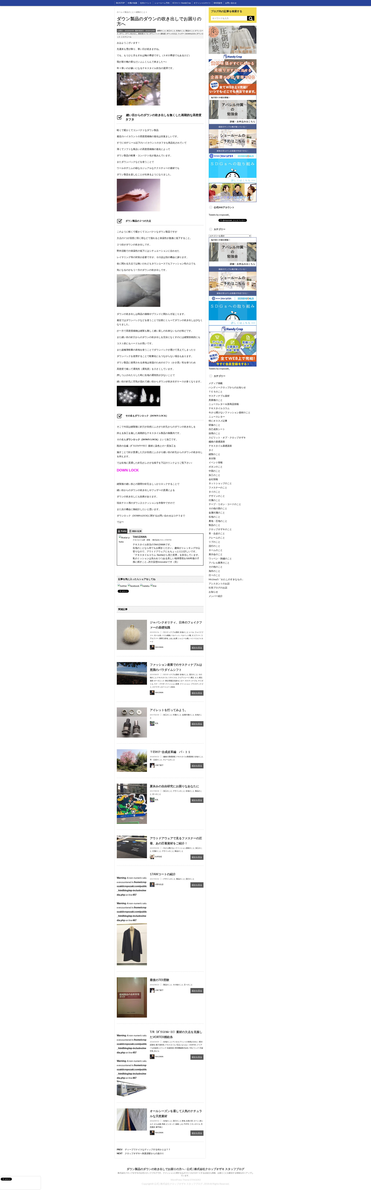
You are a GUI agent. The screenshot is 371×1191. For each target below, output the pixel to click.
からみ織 (157, 1124)
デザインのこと (179, 791)
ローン (196, 1121)
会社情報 (213, 479)
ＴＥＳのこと (216, 391)
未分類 (212, 458)
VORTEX (192, 1045)
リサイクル (172, 677)
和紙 (163, 1124)
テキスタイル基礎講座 (185, 757)
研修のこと (214, 424)
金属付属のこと (188, 715)
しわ (181, 1124)
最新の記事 (137, 531)
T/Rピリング (194, 1048)
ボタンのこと (216, 466)
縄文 (192, 677)
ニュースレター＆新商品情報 (224, 404)
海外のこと (214, 570)
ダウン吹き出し (131, 34)
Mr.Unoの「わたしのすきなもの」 (226, 579)
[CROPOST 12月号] (145, 585)
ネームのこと (216, 550)
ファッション (185, 684)
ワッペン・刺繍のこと (220, 558)
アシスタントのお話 (219, 583)
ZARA (172, 687)
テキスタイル (162, 677)
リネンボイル (195, 1124)
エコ (196, 677)
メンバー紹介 (216, 596)
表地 (183, 1121)
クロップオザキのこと (220, 529)
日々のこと (156, 794)
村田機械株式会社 (182, 1048)
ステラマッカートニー (161, 687)
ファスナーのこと (218, 487)
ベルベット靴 (186, 635)
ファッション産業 (172, 684)
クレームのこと (169, 760)
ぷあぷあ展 (173, 638)
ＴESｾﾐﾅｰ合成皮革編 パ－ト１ (170, 751)
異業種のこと (216, 400)
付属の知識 (132, 3)
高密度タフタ (143, 34)
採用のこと (214, 433)
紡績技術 (170, 1048)
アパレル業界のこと (219, 562)
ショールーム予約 (162, 3)
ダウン (121, 34)
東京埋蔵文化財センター (174, 681)
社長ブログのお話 (218, 587)
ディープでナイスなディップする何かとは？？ (147, 1149)
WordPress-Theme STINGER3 (186, 1179)
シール (191, 632)
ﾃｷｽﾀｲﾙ (186, 1124)
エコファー (196, 635)
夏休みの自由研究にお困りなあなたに (174, 786)
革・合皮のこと (156, 760)
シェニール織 (183, 638)
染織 (177, 1124)
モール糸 (157, 635)
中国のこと (214, 470)
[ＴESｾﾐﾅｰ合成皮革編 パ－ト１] (132, 751)
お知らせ (213, 591)
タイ (211, 450)
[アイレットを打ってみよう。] (132, 709)
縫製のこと (161, 31)
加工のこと (171, 31)
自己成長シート (217, 429)
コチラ (176, 515)
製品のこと (190, 31)
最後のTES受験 (159, 980)
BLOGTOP (120, 3)
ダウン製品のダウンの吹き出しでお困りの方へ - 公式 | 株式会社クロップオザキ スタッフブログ (185, 1169)
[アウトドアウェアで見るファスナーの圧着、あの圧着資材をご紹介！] (132, 837)
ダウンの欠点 (171, 34)
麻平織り (159, 1127)
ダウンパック (154, 34)
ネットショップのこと (220, 483)
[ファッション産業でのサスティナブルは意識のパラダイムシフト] (132, 664)
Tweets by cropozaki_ (219, 214)
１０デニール (126, 37)
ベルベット (175, 635)
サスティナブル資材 (171, 632)
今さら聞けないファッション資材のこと (179, 848)
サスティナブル (191, 681)
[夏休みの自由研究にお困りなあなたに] (132, 785)
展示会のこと (216, 554)
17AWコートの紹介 (163, 874)
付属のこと (177, 715)
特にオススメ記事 (218, 420)
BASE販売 (218, 3)
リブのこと (214, 541)
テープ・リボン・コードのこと (225, 504)
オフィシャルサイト (202, 3)
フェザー (181, 34)
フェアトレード (184, 677)
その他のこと (178, 985)
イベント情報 (216, 462)
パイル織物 (166, 635)
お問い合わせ (231, 3)
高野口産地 (163, 638)
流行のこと (193, 674)
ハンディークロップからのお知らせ (227, 387)
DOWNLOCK (190, 34)
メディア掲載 (216, 383)
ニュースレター (217, 416)
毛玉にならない (182, 1045)
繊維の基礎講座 (169, 757)
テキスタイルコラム (219, 408)
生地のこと (180, 31)
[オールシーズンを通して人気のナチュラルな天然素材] (132, 1110)
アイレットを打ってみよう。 (169, 710)
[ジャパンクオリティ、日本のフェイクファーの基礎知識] (132, 621)
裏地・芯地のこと (218, 521)
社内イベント (145, 3)
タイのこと (214, 491)
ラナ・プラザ (159, 684)
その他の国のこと (218, 508)
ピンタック (170, 1124)
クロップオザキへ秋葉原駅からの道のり (144, 1153)
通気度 (163, 34)
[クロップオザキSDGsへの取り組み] (233, 155)
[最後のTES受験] (132, 979)
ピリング (162, 1048)
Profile (124, 531)
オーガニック (159, 681)
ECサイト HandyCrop (182, 3)
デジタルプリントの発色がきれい (185, 1042)
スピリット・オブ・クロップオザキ (227, 437)
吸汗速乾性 (160, 1045)
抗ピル (156, 1051)
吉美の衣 (189, 1121)
